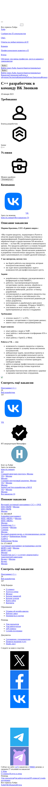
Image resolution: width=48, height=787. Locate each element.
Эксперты (13, 77)
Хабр (3, 785)
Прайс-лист (11, 644)
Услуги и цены (12, 592)
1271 (17, 767)
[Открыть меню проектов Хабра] (2, 21)
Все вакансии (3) (22, 218)
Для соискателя (12, 624)
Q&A (7, 785)
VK (27, 213)
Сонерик (4, 527)
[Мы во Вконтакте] (19, 707)
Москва (9, 476)
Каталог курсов (12, 598)
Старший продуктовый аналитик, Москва (18, 481)
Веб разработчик (8, 392)
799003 (32, 767)
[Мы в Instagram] (19, 726)
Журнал (44, 77)
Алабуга (4, 536)
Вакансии (5, 75)
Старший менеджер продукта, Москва (17, 474)
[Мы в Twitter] (19, 669)
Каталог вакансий (13, 596)
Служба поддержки (14, 631)
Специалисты (15, 75)
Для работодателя (13, 626)
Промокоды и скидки (15, 616)
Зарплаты (37, 77)
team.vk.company (8, 218)
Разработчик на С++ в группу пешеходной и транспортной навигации (19, 556)
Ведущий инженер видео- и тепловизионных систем (23, 534)
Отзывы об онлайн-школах (17, 611)
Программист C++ (8, 388)
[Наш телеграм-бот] (19, 765)
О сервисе (10, 589)
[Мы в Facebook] (19, 688)
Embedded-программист (11, 516)
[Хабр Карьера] (10, 25)
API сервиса (11, 629)
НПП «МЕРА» (7, 518)
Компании (21, 77)
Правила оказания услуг (16, 641)
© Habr (4, 771)
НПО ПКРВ (6, 507)
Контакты (10, 603)
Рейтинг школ (12, 613)
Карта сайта (11, 601)
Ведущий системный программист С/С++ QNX (21, 505)
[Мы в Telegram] (19, 746)
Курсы (19, 785)
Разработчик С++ (8, 525)
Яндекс (4, 559)
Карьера (13, 785)
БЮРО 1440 (6, 548)
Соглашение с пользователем (18, 639)
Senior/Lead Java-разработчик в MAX (16, 487)
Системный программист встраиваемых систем (21, 546)
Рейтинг (29, 77)
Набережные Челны (18, 536)
